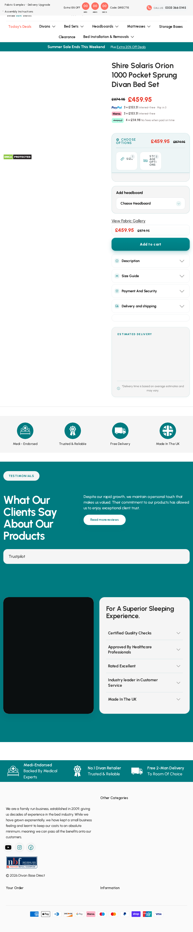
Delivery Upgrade (39, 4)
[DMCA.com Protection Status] (17, 157)
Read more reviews (104, 520)
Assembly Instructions (19, 11)
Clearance (67, 37)
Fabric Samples (15, 4)
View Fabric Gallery (128, 220)
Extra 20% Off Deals (131, 47)
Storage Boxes (171, 27)
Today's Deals (19, 27)
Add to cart (150, 244)
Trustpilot (17, 556)
